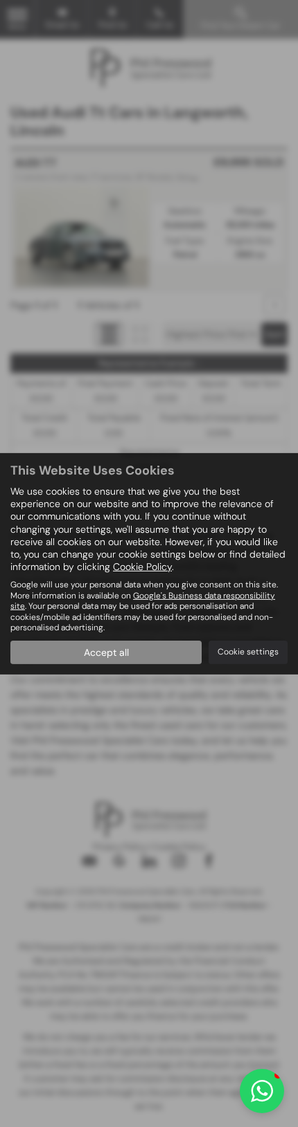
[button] (262, 1091)
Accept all (106, 652)
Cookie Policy (142, 566)
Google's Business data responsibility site (142, 601)
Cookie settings (248, 651)
